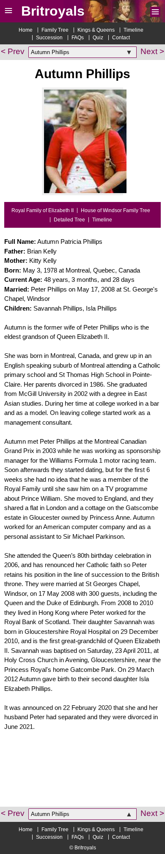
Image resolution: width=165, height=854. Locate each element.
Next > (152, 51)
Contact (121, 37)
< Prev (13, 51)
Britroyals (53, 11)
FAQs (78, 37)
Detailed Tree (69, 219)
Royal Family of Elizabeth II (42, 210)
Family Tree (55, 30)
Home (26, 30)
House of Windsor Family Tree (115, 210)
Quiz (98, 37)
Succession (49, 37)
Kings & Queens (96, 30)
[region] (82, 775)
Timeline (133, 30)
